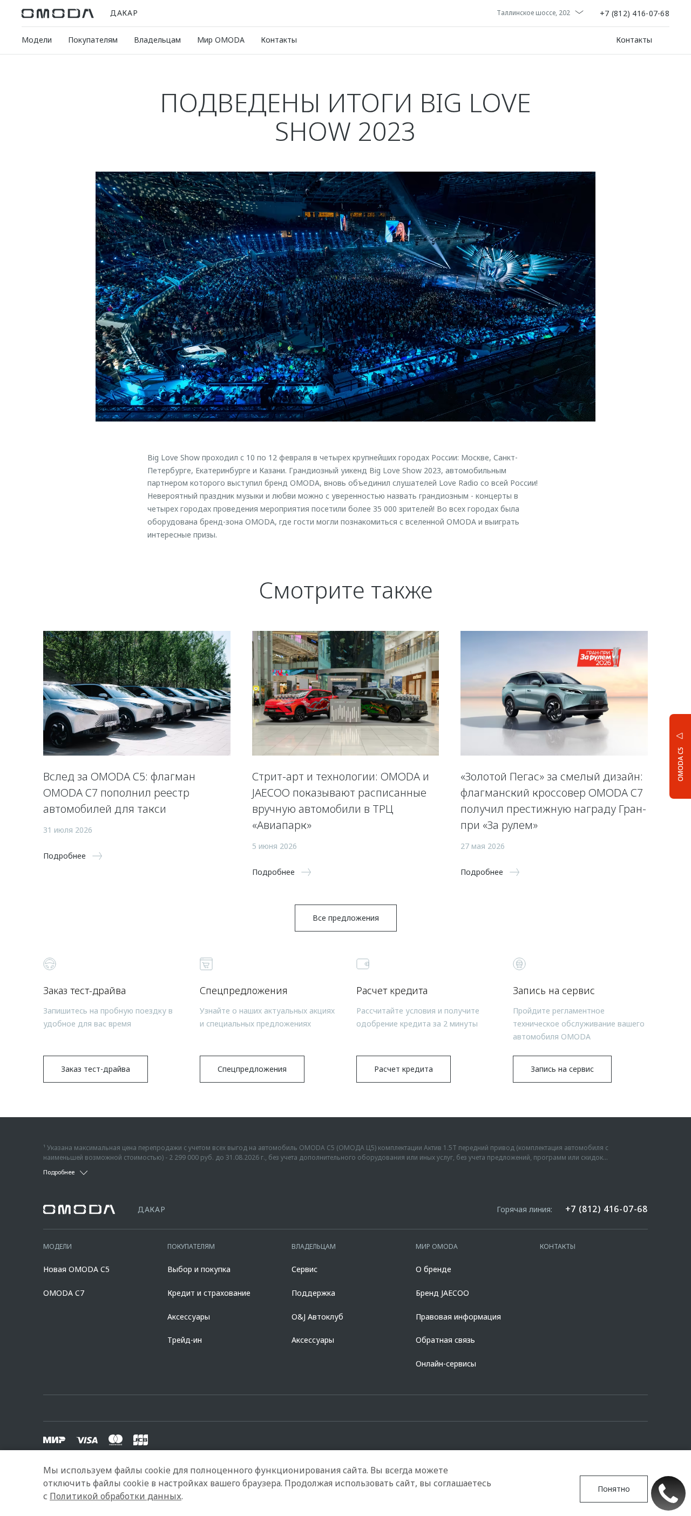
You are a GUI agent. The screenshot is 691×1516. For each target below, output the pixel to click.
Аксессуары (188, 1316)
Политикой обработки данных (115, 1496)
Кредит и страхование (208, 1293)
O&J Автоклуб (317, 1316)
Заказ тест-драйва (95, 1069)
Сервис (304, 1269)
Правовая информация (458, 1316)
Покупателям (93, 40)
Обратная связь (445, 1340)
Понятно (614, 1489)
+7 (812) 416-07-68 (634, 13)
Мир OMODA (221, 40)
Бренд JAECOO (442, 1293)
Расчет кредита (403, 1069)
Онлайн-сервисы (446, 1363)
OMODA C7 (63, 1293)
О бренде (433, 1269)
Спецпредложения (252, 1069)
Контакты (279, 40)
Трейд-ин (184, 1340)
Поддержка (313, 1293)
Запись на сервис (562, 1069)
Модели (37, 40)
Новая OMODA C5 (76, 1269)
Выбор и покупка (199, 1269)
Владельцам (157, 40)
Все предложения (346, 918)
